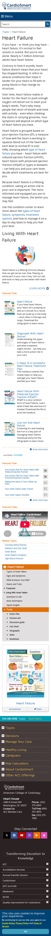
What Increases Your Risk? (18, 580)
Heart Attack (10, 552)
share (39, 709)
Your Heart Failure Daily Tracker (19, 489)
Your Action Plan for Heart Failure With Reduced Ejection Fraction (22, 471)
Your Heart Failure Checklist (17, 495)
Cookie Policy (8, 923)
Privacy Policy (22, 923)
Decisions (12, 736)
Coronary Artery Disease (16, 545)
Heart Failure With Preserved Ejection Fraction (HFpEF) (28, 393)
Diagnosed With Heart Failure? (30, 335)
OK (25, 931)
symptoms (18, 215)
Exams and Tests (14, 584)
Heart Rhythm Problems (15, 555)
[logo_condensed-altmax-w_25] (25, 787)
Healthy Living (16, 749)
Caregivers (13, 755)
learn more (37, 288)
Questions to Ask (14, 596)
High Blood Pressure (14, 558)
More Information (14, 601)
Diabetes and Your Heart (16, 548)
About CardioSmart (19, 769)
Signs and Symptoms (16, 575)
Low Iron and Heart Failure (28, 424)
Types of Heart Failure (17, 571)
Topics (5, 31)
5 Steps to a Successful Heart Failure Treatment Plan (31, 365)
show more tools (40, 449)
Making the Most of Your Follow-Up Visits (21, 483)
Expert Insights (13, 605)
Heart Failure (15, 567)
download (16, 709)
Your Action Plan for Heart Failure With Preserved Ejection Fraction (22, 477)
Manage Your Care (19, 741)
